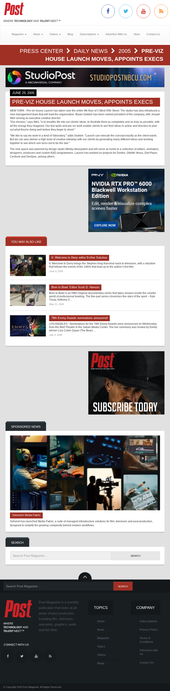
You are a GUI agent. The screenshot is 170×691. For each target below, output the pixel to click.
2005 (125, 51)
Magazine (103, 638)
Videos (101, 654)
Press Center (42, 51)
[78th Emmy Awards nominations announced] (28, 325)
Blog (70, 34)
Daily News (91, 51)
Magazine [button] (18, 34)
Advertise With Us (116, 34)
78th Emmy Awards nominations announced (79, 318)
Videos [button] (54, 34)
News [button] (37, 34)
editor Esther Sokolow (79, 257)
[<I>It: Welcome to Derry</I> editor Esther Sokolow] (28, 265)
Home (101, 621)
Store (136, 34)
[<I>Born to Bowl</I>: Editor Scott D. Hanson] (28, 295)
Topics (101, 646)
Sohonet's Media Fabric (26, 515)
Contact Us (153, 34)
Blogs (100, 663)
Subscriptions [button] (88, 34)
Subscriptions (148, 621)
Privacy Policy (149, 629)
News (100, 629)
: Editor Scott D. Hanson (75, 287)
